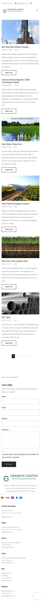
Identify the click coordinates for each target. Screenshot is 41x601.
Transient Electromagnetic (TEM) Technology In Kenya (16, 81)
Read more (9, 73)
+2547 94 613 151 (6, 593)
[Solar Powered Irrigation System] (20, 188)
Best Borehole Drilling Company (15, 47)
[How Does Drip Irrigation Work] (20, 246)
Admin (15, 50)
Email (4, 408)
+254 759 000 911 (6, 545)
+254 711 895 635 (6, 560)
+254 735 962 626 (6, 578)
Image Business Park (7, 510)
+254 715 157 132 (6, 530)
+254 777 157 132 (6, 513)
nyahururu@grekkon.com (8, 596)
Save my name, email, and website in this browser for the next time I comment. (20, 455)
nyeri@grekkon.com (7, 580)
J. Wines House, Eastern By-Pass (10, 527)
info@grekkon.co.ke (7, 517)
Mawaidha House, (6, 573)
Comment (6, 430)
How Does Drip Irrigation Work (15, 261)
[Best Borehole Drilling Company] (20, 32)
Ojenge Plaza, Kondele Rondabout (11, 542)
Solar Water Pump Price (12, 144)
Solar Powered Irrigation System (15, 203)
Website (4, 419)
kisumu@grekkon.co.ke (8, 547)
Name (4, 397)
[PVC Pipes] (20, 304)
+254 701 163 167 (17, 513)
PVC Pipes (6, 317)
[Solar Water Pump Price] (20, 129)
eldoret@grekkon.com (8, 563)
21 (24, 356)
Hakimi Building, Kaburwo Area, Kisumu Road (14, 558)
